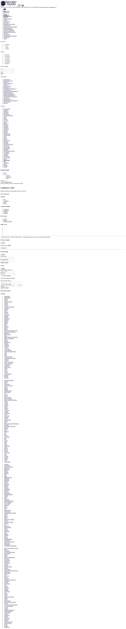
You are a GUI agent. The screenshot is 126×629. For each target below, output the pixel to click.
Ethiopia (6, 389)
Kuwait (6, 451)
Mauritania (6, 480)
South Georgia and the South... (11, 570)
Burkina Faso (7, 342)
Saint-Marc (6, 127)
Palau (5, 518)
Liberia (6, 459)
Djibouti (6, 376)
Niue (5, 509)
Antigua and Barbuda (9, 307)
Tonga (5, 595)
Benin (5, 325)
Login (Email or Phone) (6, 270)
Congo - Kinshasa (8, 363)
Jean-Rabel (6, 162)
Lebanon (6, 456)
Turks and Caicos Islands (10, 602)
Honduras (6, 425)
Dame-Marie (7, 160)
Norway (6, 514)
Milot (5, 161)
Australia (6, 312)
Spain (5, 574)
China (5, 355)
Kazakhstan (7, 446)
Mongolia (6, 488)
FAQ (5, 199)
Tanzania (6, 589)
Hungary (6, 427)
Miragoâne (6, 124)
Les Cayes (6, 120)
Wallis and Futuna (8, 622)
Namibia (6, 495)
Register (5, 15)
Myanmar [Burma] (8, 494)
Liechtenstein (7, 461)
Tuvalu (5, 603)
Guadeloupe (7, 413)
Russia (5, 536)
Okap (5, 118)
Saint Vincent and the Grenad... (11, 548)
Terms (5, 202)
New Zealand (7, 503)
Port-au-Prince (7, 109)
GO (2, 73)
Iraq (5, 434)
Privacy (5, 203)
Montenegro (7, 489)
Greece (6, 409)
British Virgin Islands (9, 338)
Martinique (6, 478)
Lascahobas (6, 153)
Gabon (5, 401)
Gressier (5, 138)
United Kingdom (8, 611)
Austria (6, 313)
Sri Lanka (6, 576)
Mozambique (7, 493)
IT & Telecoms (7, 25)
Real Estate (6, 23)
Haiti (5, 422)
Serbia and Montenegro (9, 557)
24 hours (7, 44)
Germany (6, 405)
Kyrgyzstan (7, 452)
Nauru (5, 497)
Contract (7, 59)
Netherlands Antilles (9, 501)
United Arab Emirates (9, 610)
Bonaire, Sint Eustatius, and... (11, 330)
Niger (5, 506)
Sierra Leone (7, 560)
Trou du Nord (7, 147)
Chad (5, 353)
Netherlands (7, 499)
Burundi (6, 343)
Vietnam (6, 620)
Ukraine (6, 608)
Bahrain (6, 317)
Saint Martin (7, 544)
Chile (5, 354)
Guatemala (6, 415)
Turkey (6, 599)
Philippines (6, 526)
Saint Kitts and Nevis (9, 541)
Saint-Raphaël (7, 134)
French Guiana (7, 397)
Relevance (8, 177)
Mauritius (6, 481)
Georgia (6, 404)
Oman (5, 515)
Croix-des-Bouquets (8, 115)
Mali (5, 474)
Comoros (6, 360)
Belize (5, 324)
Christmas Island (8, 356)
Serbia (5, 556)
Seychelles (6, 558)
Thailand (6, 590)
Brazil (5, 335)
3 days (6, 46)
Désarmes (6, 141)
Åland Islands (7, 297)
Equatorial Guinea (8, 385)
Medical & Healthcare (9, 29)
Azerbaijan (6, 314)
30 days (7, 49)
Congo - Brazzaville (8, 362)
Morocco (6, 492)
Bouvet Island (7, 334)
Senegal (6, 554)
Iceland (6, 429)
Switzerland (7, 583)
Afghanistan (7, 296)
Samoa (5, 549)
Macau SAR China (8, 467)
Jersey (5, 443)
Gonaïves (6, 126)
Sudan (5, 577)
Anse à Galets (7, 157)
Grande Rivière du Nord (9, 151)
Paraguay (6, 523)
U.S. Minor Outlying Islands (10, 604)
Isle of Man (6, 436)
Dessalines (6, 143)
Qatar (5, 532)
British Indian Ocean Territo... (11, 337)
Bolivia (6, 329)
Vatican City (7, 618)
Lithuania (6, 464)
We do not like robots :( (6, 280)
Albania (6, 299)
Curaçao (6, 371)
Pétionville (6, 113)
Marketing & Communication (10, 26)
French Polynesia (8, 398)
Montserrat (6, 490)
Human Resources (8, 28)
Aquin (5, 164)
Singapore (6, 561)
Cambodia (6, 345)
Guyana (6, 421)
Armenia (6, 309)
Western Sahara (7, 623)
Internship (7, 60)
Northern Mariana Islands (10, 513)
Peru (5, 524)
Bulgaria (6, 341)
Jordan (5, 444)
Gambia (6, 402)
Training (5, 20)
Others (5, 38)
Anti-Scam (6, 201)
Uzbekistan (6, 615)
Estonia (6, 388)
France (5, 396)
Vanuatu (6, 616)
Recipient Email (5, 259)
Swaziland (6, 581)
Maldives (6, 473)
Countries (6, 213)
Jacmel (5, 116)
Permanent (7, 62)
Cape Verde (7, 349)
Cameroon (6, 346)
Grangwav (6, 130)
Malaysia (6, 472)
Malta (5, 476)
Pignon (5, 159)
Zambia (6, 625)
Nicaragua (6, 505)
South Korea (7, 572)
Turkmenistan (7, 600)
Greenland (6, 410)
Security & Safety (8, 19)
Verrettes (6, 131)
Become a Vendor (8, 221)
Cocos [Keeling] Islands (9, 358)
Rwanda (6, 538)
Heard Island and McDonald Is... (11, 423)
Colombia (6, 359)
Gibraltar (6, 408)
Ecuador (6, 381)
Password (3, 272)
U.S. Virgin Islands (8, 606)
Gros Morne (6, 156)
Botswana (6, 333)
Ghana (5, 406)
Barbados (6, 320)
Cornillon (6, 155)
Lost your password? (5, 278)
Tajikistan (6, 587)
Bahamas (6, 316)
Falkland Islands (8, 390)
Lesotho (6, 458)
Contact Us (6, 209)
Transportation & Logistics (10, 32)
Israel (5, 438)
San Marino (7, 551)
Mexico (6, 482)
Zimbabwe (6, 627)
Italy (5, 439)
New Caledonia (7, 502)
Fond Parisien (7, 140)
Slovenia (6, 565)
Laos (5, 454)
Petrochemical (7, 34)
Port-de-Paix (6, 114)
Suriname (6, 578)
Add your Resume (5, 194)
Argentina (6, 308)
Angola (6, 304)
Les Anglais (6, 152)
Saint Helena (7, 540)
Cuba (5, 370)
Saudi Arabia (7, 553)
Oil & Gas (6, 33)
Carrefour (6, 110)
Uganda (6, 607)
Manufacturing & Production (10, 36)
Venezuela (6, 619)
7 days (6, 47)
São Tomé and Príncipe (9, 552)
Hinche (5, 139)
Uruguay (6, 614)
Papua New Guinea (8, 522)
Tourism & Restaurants (9, 30)
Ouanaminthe (7, 148)
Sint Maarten (7, 562)
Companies (6, 210)
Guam (5, 414)
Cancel (2, 262)
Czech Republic (8, 374)
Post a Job (6, 16)
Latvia (5, 455)
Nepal (5, 498)
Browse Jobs (6, 11)
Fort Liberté (6, 145)
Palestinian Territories (9, 519)
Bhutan (6, 328)
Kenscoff (6, 132)
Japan (5, 442)
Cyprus (6, 372)
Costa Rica (6, 366)
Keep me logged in (6, 275)
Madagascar (7, 469)
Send (7, 262)
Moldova (6, 485)
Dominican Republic (9, 380)
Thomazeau (6, 128)
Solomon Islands (8, 566)
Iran (5, 433)
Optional (7, 63)
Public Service (7, 21)
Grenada (6, 412)
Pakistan (6, 517)
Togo (5, 593)
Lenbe (5, 136)
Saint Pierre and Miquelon (10, 545)
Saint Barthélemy (8, 539)
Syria (5, 585)
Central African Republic (10, 351)
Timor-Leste (7, 591)
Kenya (5, 447)
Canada (6, 347)
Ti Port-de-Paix (7, 135)
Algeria (6, 300)
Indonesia (6, 431)
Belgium (6, 322)
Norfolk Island (7, 510)
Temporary (7, 57)
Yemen (5, 624)
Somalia (6, 568)
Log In (5, 13)
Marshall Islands (8, 477)
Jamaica (6, 440)
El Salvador (7, 384)
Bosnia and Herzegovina (10, 331)
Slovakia (6, 564)
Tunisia (6, 598)
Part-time (7, 56)
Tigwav (5, 122)
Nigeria (6, 507)
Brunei (5, 339)
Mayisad (5, 165)
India (5, 430)
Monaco (6, 486)
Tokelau (6, 594)
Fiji (5, 393)
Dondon (5, 166)
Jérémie (5, 123)
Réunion (6, 534)
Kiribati (6, 448)
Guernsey (6, 417)
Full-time (7, 54)
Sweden (6, 582)
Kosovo (6, 450)
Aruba (5, 310)
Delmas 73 (6, 111)
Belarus (6, 321)
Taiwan (6, 586)
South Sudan (7, 573)
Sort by (8, 175)
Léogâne (6, 119)
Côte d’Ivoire (7, 367)
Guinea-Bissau (7, 419)
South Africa (7, 569)
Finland (6, 394)
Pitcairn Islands (7, 527)
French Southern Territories (10, 400)
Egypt (5, 383)
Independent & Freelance (9, 24)
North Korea (7, 511)
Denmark (6, 375)
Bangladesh (7, 318)
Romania (6, 535)
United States (7, 612)
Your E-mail (4, 256)
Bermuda (6, 326)
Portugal (6, 530)
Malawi (6, 471)
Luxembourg (7, 465)
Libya (5, 460)
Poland (5, 528)
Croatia (6, 368)
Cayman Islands (8, 350)
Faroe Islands (7, 392)
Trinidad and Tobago (9, 597)
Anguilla (6, 305)
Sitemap (5, 212)
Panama (6, 520)
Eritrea (5, 387)
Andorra (6, 303)
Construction (6, 37)
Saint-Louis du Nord (8, 144)
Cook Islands (7, 364)
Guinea (6, 418)
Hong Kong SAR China (9, 426)
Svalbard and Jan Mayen (10, 579)
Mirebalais (6, 149)
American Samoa (8, 301)
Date (7, 178)
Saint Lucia (6, 543)
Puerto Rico (7, 531)
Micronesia (6, 484)
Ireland (5, 435)
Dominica (6, 377)
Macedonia (6, 468)
